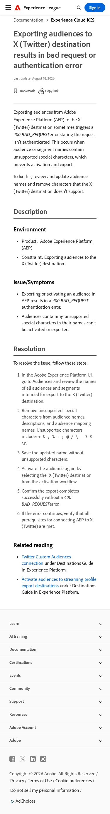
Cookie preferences (73, 780)
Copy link (52, 91)
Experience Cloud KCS (72, 20)
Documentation (28, 20)
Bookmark (27, 91)
